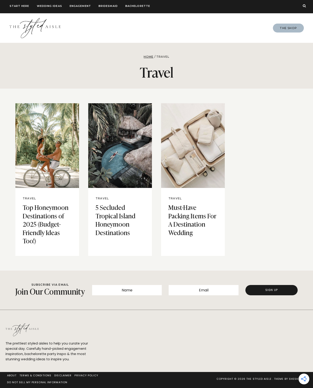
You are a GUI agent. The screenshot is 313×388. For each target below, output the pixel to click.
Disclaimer (62, 375)
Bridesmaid (108, 6)
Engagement (80, 6)
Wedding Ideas (49, 6)
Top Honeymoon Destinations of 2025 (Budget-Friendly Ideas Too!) (46, 223)
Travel (29, 198)
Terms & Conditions (35, 375)
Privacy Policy (86, 375)
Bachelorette (137, 6)
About (12, 375)
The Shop (288, 28)
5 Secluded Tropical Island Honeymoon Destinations (115, 219)
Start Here (19, 6)
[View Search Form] (304, 6)
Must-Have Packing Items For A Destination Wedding (192, 219)
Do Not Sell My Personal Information (37, 382)
